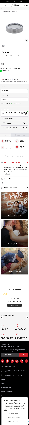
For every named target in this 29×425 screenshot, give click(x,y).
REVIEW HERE (14, 305)
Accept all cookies (14, 413)
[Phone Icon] (5, 5)
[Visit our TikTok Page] (22, 361)
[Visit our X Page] (17, 361)
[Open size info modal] (27, 96)
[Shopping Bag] (27, 5)
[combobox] (13, 9)
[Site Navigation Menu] (2, 5)
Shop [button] (3, 383)
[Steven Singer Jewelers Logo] (14, 5)
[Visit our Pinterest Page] (12, 361)
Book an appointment (15, 156)
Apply (25, 123)
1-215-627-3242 (19, 375)
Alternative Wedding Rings (10, 11)
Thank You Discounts (14, 271)
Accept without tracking (14, 417)
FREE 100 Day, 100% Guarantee (14, 244)
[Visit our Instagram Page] (3, 361)
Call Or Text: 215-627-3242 (8, 147)
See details (8, 113)
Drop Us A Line (22, 147)
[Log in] (24, 5)
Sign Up (24, 354)
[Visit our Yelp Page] (26, 361)
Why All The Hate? (14, 216)
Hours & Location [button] (7, 391)
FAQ (2, 395)
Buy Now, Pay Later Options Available (14, 1)
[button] (1, 317)
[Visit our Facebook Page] (8, 361)
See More (7, 173)
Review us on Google (10, 366)
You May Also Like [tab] (7, 315)
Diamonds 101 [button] (6, 387)
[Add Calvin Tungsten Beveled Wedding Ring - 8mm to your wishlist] (3, 141)
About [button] (3, 379)
